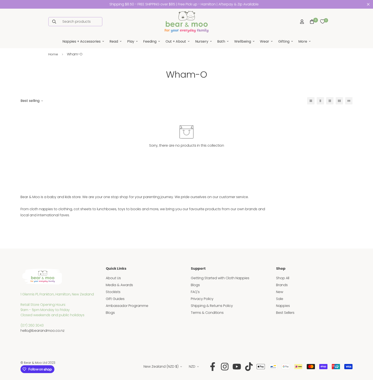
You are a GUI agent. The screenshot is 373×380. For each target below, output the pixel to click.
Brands (282, 284)
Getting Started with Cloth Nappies (220, 278)
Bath (221, 41)
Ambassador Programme (127, 305)
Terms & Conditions (207, 312)
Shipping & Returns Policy (212, 305)
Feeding (149, 41)
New (279, 291)
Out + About (176, 41)
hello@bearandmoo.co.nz (43, 330)
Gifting (283, 41)
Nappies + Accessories (81, 41)
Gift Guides (115, 298)
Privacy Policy (202, 298)
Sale (279, 298)
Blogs (110, 312)
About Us (113, 278)
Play (130, 41)
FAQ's (195, 291)
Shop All (282, 278)
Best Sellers (285, 312)
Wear (264, 41)
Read (113, 41)
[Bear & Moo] (186, 22)
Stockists (113, 291)
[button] (311, 22)
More (302, 41)
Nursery (201, 41)
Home (53, 54)
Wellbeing (242, 41)
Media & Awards (119, 284)
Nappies (283, 305)
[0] (322, 21)
